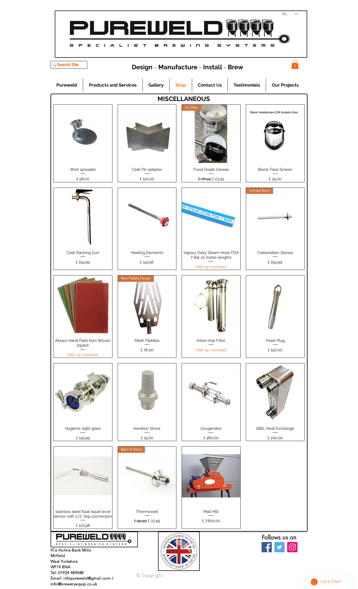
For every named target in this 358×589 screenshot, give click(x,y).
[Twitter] (279, 547)
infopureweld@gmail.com (87, 578)
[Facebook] (267, 547)
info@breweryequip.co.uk (74, 583)
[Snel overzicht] (83, 134)
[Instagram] (292, 547)
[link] (295, 64)
